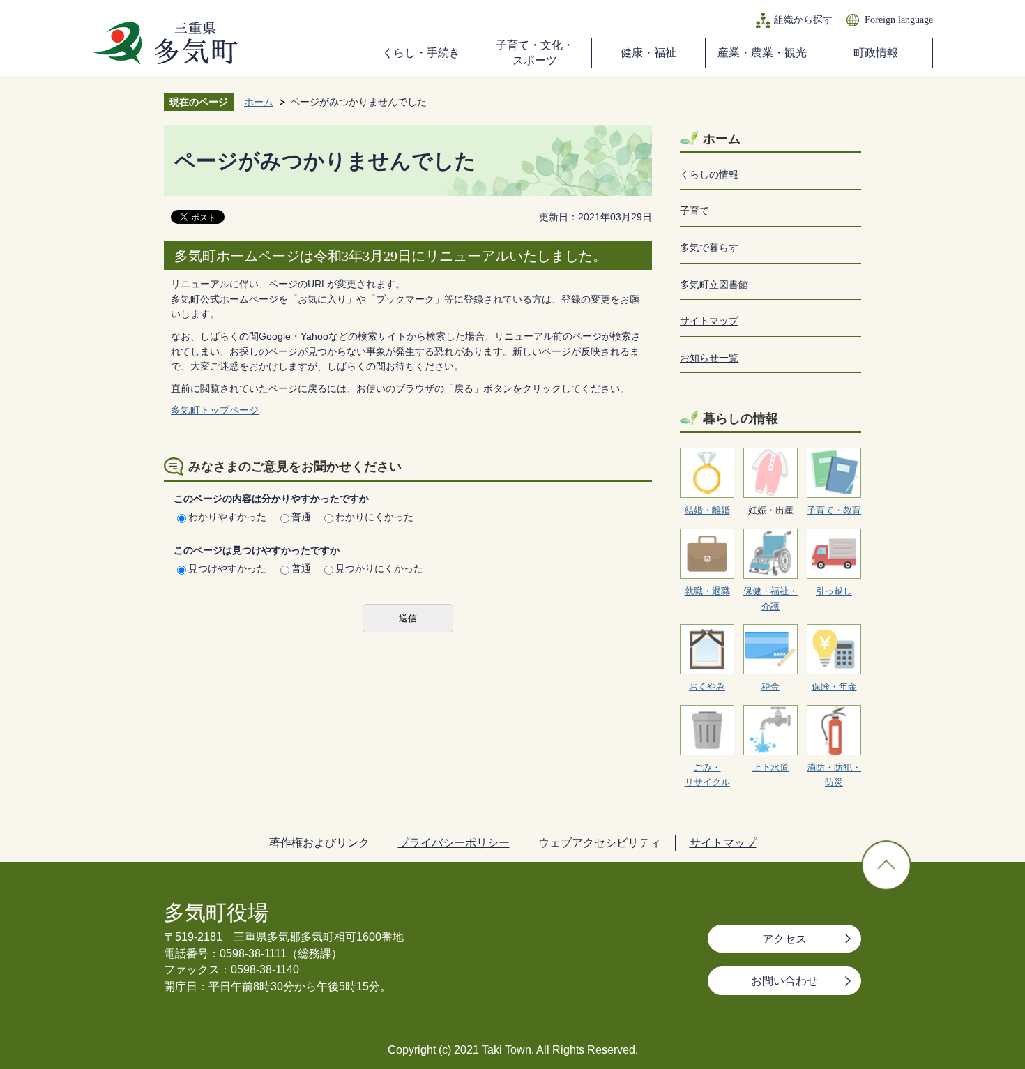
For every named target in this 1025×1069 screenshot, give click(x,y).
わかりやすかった (227, 516)
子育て (694, 210)
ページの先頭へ (886, 865)
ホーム (258, 101)
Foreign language (899, 19)
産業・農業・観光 (762, 53)
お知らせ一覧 (709, 357)
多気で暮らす (709, 247)
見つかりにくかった (379, 568)
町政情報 (875, 53)
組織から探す (803, 19)
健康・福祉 (648, 53)
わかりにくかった (374, 516)
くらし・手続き (421, 53)
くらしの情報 (709, 174)
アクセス (784, 939)
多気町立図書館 (714, 284)
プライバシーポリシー (454, 843)
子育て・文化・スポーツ (535, 52)
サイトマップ (709, 320)
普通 (301, 516)
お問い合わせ (784, 981)
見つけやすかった (227, 568)
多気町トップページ (215, 410)
